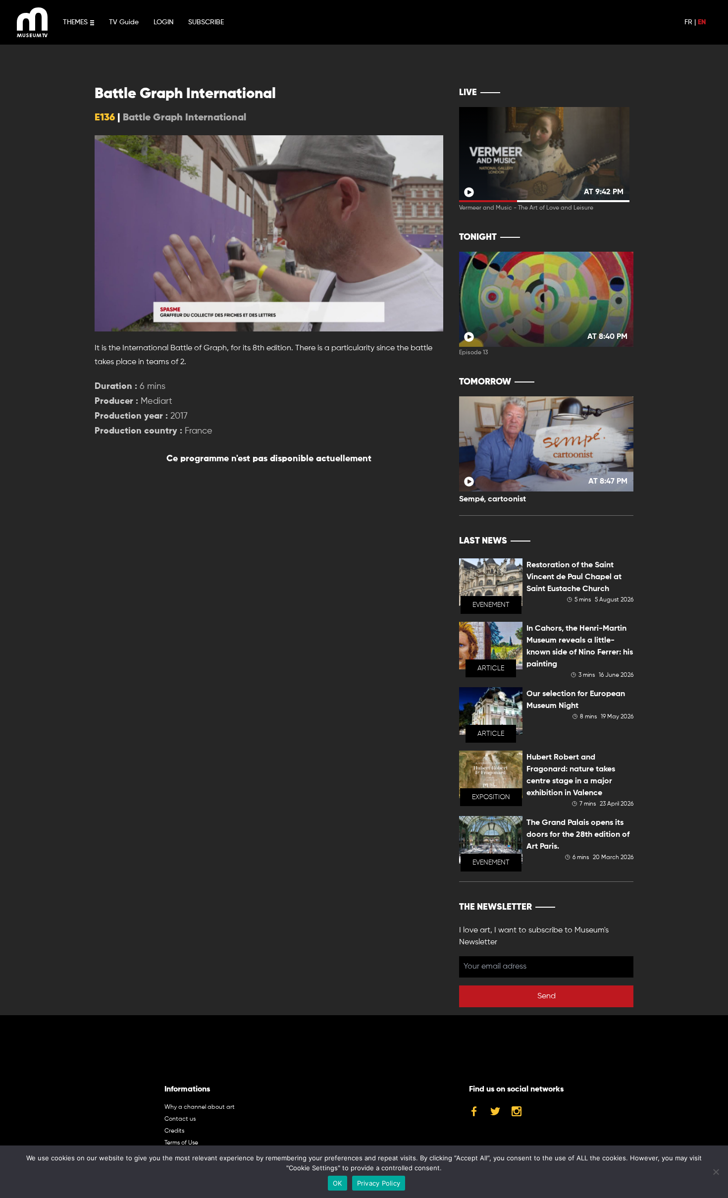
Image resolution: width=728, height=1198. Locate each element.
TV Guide (124, 22)
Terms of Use (181, 1143)
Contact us (180, 1119)
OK (337, 1183)
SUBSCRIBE (206, 22)
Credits (174, 1131)
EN (702, 22)
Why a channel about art (199, 1107)
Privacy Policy (379, 1183)
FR (688, 22)
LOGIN (163, 22)
